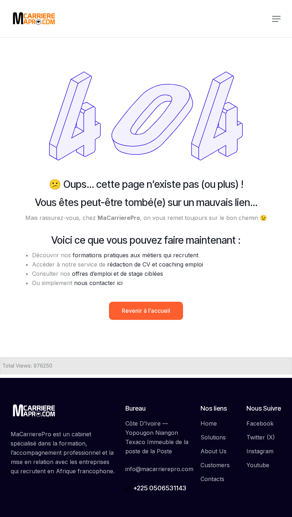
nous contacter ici (98, 282)
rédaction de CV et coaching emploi (155, 264)
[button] (276, 19)
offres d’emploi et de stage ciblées (117, 273)
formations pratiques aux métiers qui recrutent (135, 255)
